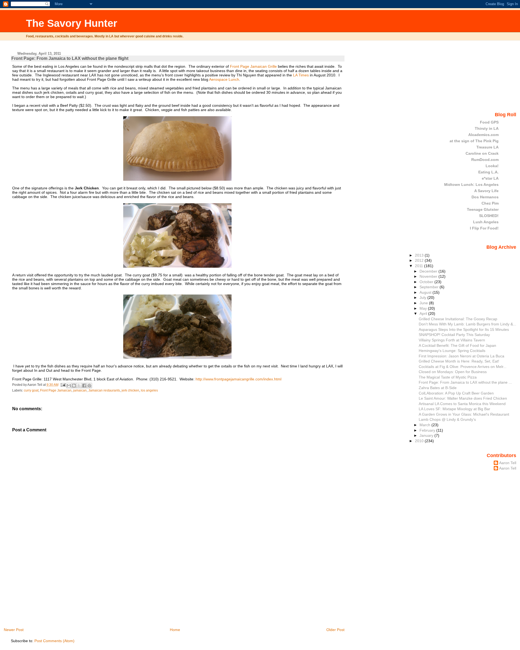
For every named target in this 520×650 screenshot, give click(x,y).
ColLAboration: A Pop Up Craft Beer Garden (456, 393)
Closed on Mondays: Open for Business (453, 372)
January (427, 435)
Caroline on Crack (482, 153)
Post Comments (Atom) (54, 641)
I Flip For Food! (484, 228)
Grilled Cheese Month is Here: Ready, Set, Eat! (459, 361)
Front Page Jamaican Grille (253, 66)
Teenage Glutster (483, 209)
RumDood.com (485, 159)
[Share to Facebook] (84, 385)
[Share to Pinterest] (89, 385)
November (429, 276)
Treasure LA (487, 147)
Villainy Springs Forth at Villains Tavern (452, 340)
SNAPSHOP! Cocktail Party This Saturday (454, 334)
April (424, 313)
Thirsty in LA (487, 128)
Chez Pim (490, 203)
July (423, 297)
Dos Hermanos (485, 197)
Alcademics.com (483, 134)
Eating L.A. (488, 172)
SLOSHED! (489, 216)
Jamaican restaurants (104, 390)
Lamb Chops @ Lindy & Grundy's (447, 419)
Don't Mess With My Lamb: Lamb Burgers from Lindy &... (467, 324)
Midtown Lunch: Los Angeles (471, 184)
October (427, 282)
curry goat (31, 390)
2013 (420, 255)
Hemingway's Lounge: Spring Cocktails (452, 350)
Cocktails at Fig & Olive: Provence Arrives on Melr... (462, 366)
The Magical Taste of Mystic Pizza (448, 377)
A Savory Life (486, 191)
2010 (420, 441)
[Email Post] (63, 384)
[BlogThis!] (74, 385)
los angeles (149, 390)
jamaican (80, 390)
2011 (419, 266)
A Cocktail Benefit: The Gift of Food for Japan (457, 345)
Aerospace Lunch (224, 79)
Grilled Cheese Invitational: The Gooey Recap (458, 319)
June (424, 303)
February (428, 430)
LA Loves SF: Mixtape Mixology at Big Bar (454, 409)
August (426, 292)
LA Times (301, 75)
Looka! (492, 166)
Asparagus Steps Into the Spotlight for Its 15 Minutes (464, 329)
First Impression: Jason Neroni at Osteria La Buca (461, 356)
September (430, 287)
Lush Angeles (486, 222)
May (424, 308)
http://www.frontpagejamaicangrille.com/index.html (238, 379)
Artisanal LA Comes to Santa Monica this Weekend (462, 404)
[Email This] (69, 385)
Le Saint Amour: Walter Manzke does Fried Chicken (463, 398)
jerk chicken (130, 390)
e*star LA (490, 178)
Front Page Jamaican (56, 390)
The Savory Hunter (71, 23)
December (429, 271)
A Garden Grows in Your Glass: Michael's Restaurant (464, 414)
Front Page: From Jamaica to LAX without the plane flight (69, 58)
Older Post (335, 630)
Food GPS (489, 122)
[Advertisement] (51, 589)
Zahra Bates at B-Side (438, 388)
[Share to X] (79, 385)
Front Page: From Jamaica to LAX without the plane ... (465, 382)
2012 (420, 260)
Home (175, 630)
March (425, 425)
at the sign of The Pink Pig (474, 141)
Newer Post (14, 630)
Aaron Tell (507, 463)
